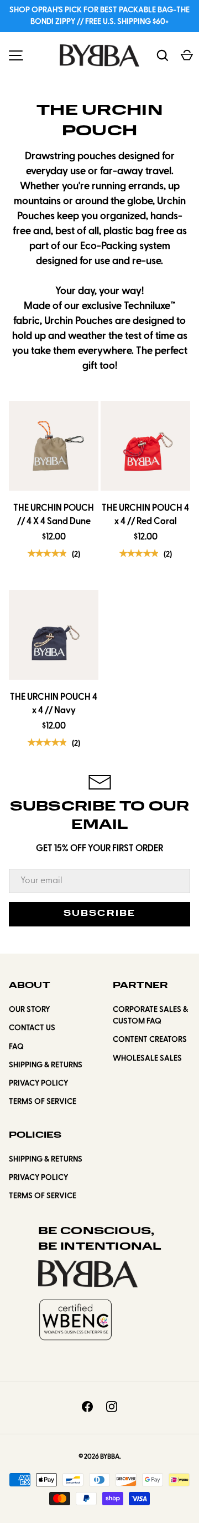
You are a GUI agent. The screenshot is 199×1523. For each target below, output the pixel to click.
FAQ (16, 1047)
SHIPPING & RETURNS (45, 1065)
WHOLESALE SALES (147, 1059)
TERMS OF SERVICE (42, 1102)
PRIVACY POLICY (38, 1083)
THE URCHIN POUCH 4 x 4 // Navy (53, 704)
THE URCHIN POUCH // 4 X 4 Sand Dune (53, 515)
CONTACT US (32, 1028)
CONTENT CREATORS (150, 1040)
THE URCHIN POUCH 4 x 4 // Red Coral (145, 515)
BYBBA (109, 1457)
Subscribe (99, 914)
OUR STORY (29, 1010)
